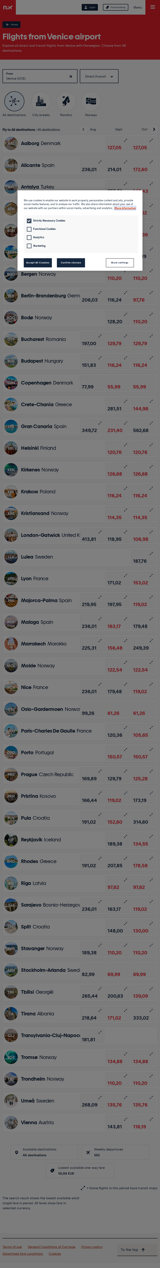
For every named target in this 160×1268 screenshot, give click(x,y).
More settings (119, 262)
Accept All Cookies (37, 262)
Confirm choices (71, 262)
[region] (80, 230)
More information (125, 208)
